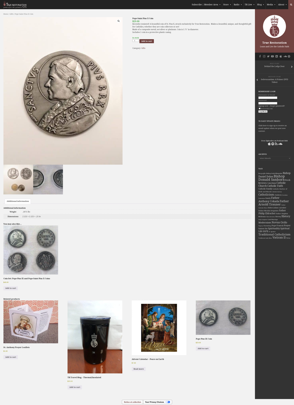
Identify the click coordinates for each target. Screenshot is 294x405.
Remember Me (267, 109)
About (281, 4)
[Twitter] (268, 56)
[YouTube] (272, 56)
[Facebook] (260, 56)
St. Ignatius (272, 231)
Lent (269, 219)
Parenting (267, 226)
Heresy (278, 216)
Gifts (11, 14)
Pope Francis (277, 226)
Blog (259, 4)
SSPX (265, 231)
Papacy (260, 226)
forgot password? (277, 106)
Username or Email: (266, 95)
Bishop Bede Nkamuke (274, 173)
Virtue (288, 238)
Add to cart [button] (10, 357)
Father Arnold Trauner (273, 202)
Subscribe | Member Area (205, 4)
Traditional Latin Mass (265, 238)
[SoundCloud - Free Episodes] (284, 56)
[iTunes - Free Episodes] (280, 56)
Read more (139, 369)
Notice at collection (132, 402)
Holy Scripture (262, 219)
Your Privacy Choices (154, 402)
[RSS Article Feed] (276, 56)
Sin (266, 228)
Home (5, 14)
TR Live (248, 4)
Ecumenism (261, 198)
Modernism (264, 222)
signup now (263, 106)
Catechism (271, 183)
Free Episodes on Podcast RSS (274, 141)
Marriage (274, 219)
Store (226, 4)
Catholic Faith (275, 185)
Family (268, 198)
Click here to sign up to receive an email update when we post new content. (272, 128)
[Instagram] (264, 56)
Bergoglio (262, 173)
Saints (261, 228)
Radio (236, 4)
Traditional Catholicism (274, 234)
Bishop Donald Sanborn (271, 178)
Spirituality (274, 228)
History (285, 216)
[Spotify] (289, 56)
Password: (262, 100)
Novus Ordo (279, 222)
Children (278, 195)
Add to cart (146, 41)
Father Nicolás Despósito (268, 211)
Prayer (287, 225)
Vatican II (279, 237)
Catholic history (277, 192)
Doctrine (285, 195)
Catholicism (266, 194)
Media (270, 4)
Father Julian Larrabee (277, 208)
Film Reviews (270, 216)
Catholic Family (265, 189)
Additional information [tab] (18, 201)
